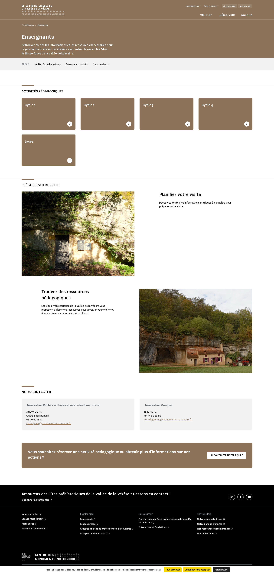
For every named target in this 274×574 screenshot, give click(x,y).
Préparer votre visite (77, 64)
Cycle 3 (148, 105)
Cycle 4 (207, 105)
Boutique (246, 6)
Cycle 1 (30, 105)
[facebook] (240, 497)
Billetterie (231, 6)
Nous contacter (101, 64)
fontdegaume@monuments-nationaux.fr (168, 419)
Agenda (246, 15)
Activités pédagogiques (48, 64)
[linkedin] (232, 497)
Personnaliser (221, 569)
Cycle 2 (89, 105)
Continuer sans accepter (197, 569)
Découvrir (227, 15)
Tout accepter (172, 569)
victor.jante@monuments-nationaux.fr (48, 423)
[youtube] (249, 497)
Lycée (29, 141)
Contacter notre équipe (228, 455)
